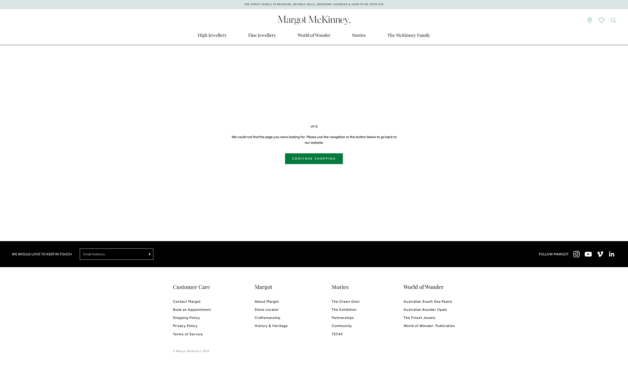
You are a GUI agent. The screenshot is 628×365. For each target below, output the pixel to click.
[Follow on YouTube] (588, 254)
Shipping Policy (186, 318)
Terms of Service (188, 334)
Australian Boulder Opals (425, 310)
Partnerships (343, 318)
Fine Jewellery (262, 35)
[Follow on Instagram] (576, 254)
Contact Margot (187, 302)
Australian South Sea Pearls (428, 302)
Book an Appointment (192, 310)
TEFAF (337, 334)
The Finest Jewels (419, 318)
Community (342, 326)
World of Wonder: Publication (429, 326)
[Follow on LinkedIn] (612, 254)
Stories (359, 35)
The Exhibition (344, 310)
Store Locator (267, 310)
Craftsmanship (267, 318)
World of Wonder (314, 35)
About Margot (267, 302)
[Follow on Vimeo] (600, 254)
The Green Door (346, 302)
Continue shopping (314, 158)
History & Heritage (271, 326)
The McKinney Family (408, 35)
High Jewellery (212, 35)
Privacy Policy (185, 326)
